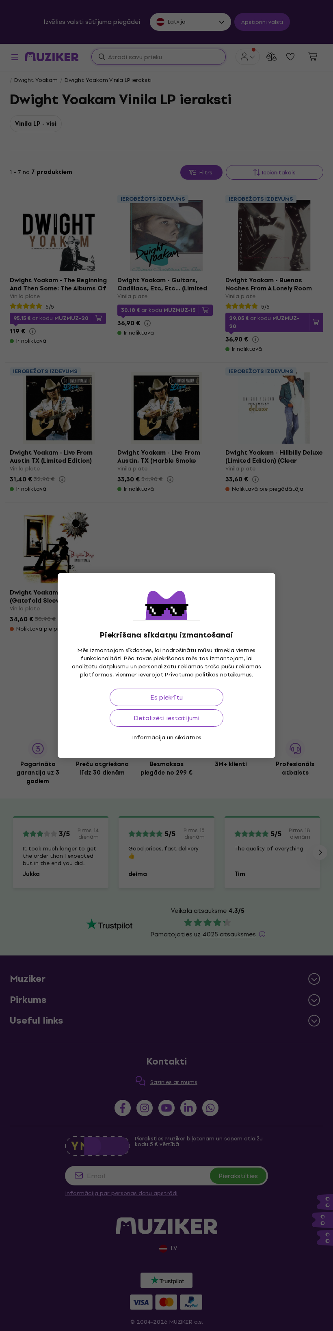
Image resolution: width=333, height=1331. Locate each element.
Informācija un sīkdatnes (166, 737)
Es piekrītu (166, 697)
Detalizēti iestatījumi (166, 718)
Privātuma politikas (191, 674)
